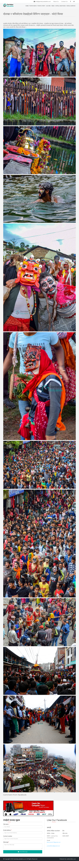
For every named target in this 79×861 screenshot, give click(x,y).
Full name (5, 824)
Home (27, 6)
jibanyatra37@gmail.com (53, 842)
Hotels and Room (60, 6)
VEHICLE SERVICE (70, 6)
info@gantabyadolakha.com (43, 1)
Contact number (7, 836)
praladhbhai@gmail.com (53, 846)
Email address (7, 830)
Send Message (23, 851)
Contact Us (64, 1)
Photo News (33, 6)
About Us (56, 1)
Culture (48, 6)
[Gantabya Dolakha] (8, 5)
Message (5, 842)
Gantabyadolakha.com (20, 859)
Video (53, 6)
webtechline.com (71, 859)
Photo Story (41, 6)
